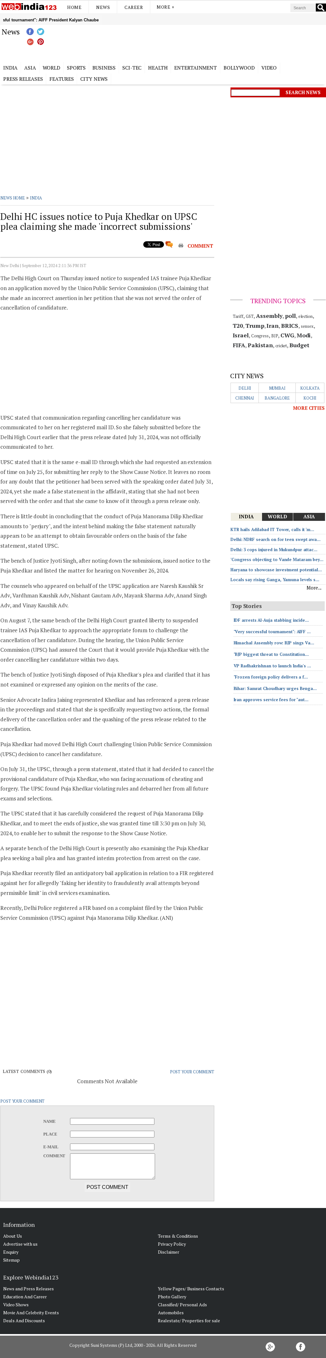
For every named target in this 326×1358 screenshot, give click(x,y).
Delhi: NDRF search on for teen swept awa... (275, 539)
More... (314, 587)
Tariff (238, 316)
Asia (30, 67)
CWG (287, 335)
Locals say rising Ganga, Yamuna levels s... (274, 579)
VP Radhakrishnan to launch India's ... (272, 666)
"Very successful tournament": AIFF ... (272, 631)
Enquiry (10, 1252)
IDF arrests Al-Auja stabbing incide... (271, 620)
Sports (76, 67)
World (51, 67)
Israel (241, 335)
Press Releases (23, 78)
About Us (12, 1236)
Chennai (244, 398)
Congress (260, 336)
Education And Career (25, 1297)
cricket (281, 346)
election (305, 316)
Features (61, 78)
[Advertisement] (195, 42)
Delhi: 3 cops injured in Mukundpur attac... (273, 549)
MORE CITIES (309, 408)
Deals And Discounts (24, 1320)
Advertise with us (20, 1244)
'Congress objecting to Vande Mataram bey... (276, 559)
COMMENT (200, 246)
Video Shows (16, 1305)
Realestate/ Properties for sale (189, 1320)
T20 (238, 325)
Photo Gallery (172, 1297)
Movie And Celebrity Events (31, 1312)
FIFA (239, 345)
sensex (307, 326)
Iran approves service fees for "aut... (271, 699)
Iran (272, 325)
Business (104, 67)
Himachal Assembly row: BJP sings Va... (274, 643)
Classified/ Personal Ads (182, 1305)
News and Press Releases (28, 1289)
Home (74, 7)
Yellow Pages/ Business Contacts (191, 1289)
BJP (274, 336)
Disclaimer (168, 1252)
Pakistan (260, 345)
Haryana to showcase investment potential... (276, 570)
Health (157, 67)
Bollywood (239, 67)
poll (290, 315)
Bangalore (277, 398)
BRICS (290, 325)
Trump (254, 325)
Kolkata (309, 388)
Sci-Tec (131, 67)
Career (133, 7)
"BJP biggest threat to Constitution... (271, 654)
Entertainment (195, 67)
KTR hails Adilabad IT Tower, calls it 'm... (272, 529)
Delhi (244, 388)
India (10, 67)
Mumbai (277, 388)
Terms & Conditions (178, 1236)
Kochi (310, 398)
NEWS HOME (12, 198)
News (103, 7)
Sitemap (11, 1260)
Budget (299, 345)
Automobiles (171, 1312)
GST (250, 316)
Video (269, 67)
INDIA (36, 198)
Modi (304, 335)
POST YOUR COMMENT (192, 1072)
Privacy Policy (172, 1244)
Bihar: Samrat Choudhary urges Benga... (275, 688)
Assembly (269, 315)
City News (94, 78)
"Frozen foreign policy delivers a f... (271, 677)
